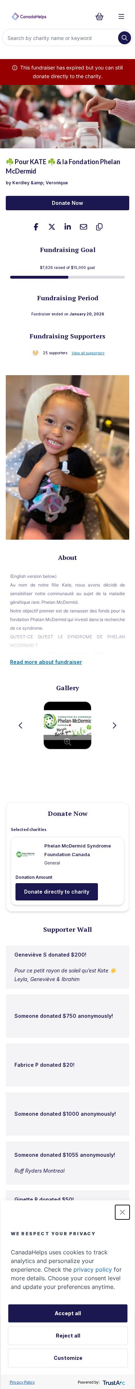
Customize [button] (68, 1358)
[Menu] (121, 17)
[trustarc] (113, 1382)
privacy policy (92, 1269)
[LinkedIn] (67, 226)
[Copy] (99, 226)
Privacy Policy (22, 1382)
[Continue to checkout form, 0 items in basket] (101, 17)
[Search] (124, 37)
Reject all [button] (68, 1335)
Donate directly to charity (56, 892)
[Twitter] (51, 226)
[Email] (83, 226)
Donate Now (67, 203)
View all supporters (88, 353)
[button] (122, 1212)
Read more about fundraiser (46, 662)
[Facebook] (36, 226)
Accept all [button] (68, 1313)
